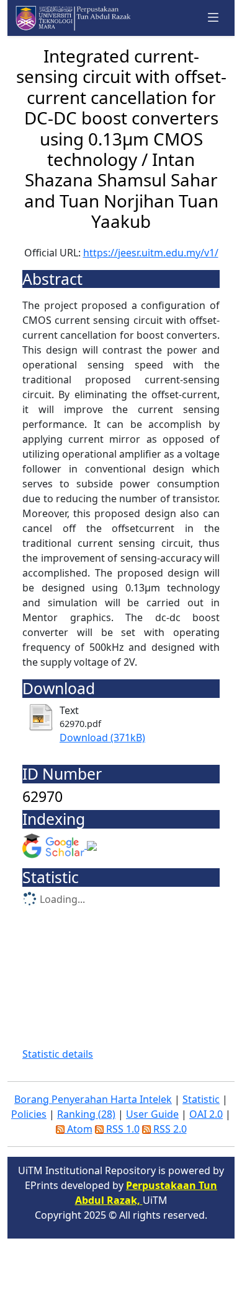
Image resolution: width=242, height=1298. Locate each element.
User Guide (152, 1114)
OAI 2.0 (206, 1114)
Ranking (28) (86, 1114)
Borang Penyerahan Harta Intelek (93, 1099)
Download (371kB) (102, 737)
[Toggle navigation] (213, 17)
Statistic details (57, 1054)
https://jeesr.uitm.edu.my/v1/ (150, 252)
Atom (78, 1129)
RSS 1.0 (122, 1129)
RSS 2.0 (169, 1129)
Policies (29, 1114)
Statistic (201, 1099)
